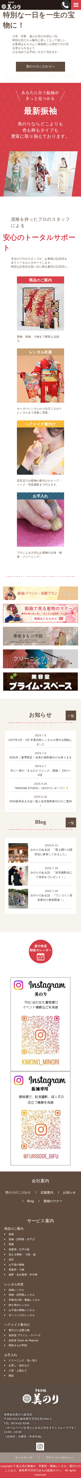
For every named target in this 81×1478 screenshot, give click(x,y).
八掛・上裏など (18, 1370)
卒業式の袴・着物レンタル (24, 1299)
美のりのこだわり (18, 1192)
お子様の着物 (16, 1264)
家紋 (11, 1375)
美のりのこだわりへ (40, 66)
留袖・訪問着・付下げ (22, 1239)
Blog (30, 1201)
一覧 (71, 716)
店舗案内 (46, 1192)
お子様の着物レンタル (22, 1310)
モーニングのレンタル (22, 1315)
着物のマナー (53, 1201)
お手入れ (10, 1355)
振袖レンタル (16, 1289)
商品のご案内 (14, 1228)
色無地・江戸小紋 (19, 1249)
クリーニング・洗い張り (23, 1360)
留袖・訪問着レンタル (22, 1294)
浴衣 (11, 1259)
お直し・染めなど (19, 1365)
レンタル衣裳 (14, 1284)
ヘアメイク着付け (17, 1324)
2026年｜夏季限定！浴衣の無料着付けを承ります (40, 757)
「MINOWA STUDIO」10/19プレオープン (38, 788)
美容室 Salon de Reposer (24, 1340)
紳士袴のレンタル (19, 1305)
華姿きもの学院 (18, 1345)
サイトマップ (23, 1457)
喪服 (11, 1244)
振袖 (11, 1234)
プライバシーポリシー (60, 1457)
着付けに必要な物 (19, 1330)
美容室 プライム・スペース (25, 1335)
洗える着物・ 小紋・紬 (22, 1254)
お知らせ (69, 1192)
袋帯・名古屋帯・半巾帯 (23, 1274)
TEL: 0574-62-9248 (16, 1423)
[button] (40, 1448)
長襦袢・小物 (16, 1269)
